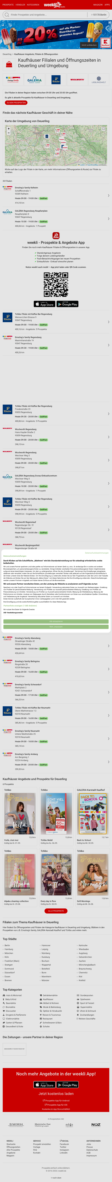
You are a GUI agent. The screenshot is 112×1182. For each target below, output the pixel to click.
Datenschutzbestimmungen (97, 553)
